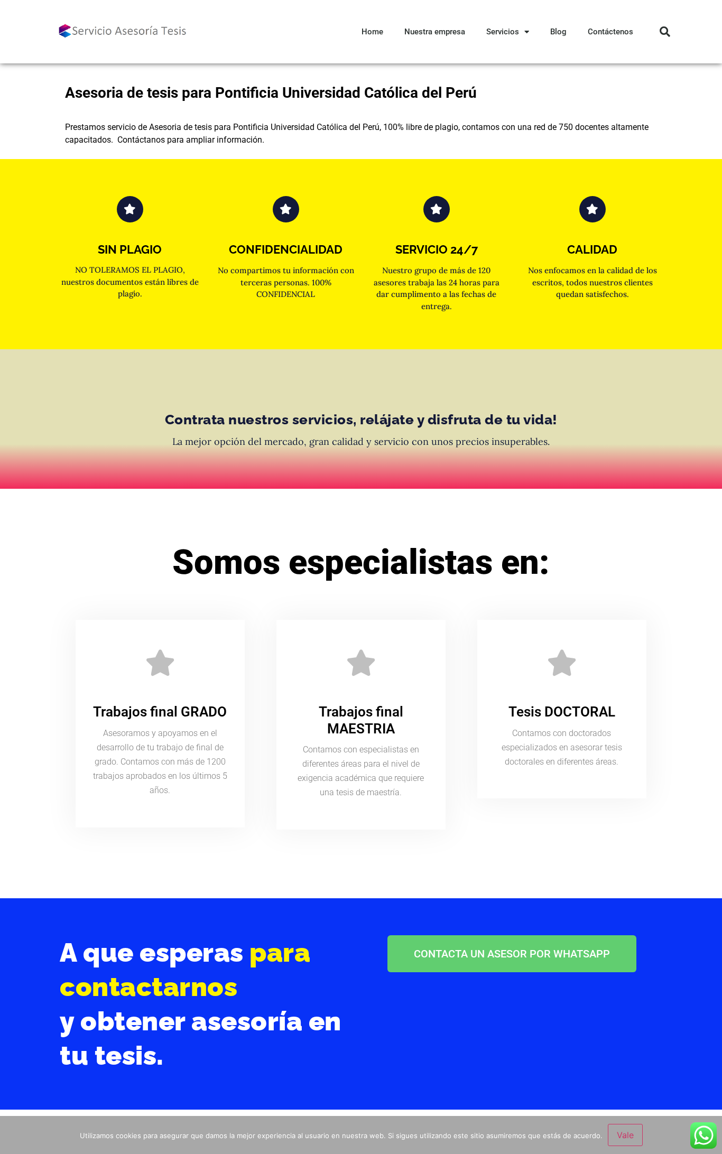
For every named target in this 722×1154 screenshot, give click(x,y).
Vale (625, 1135)
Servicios (502, 31)
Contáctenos (610, 31)
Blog (558, 31)
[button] (664, 31)
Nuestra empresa (434, 31)
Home (372, 31)
